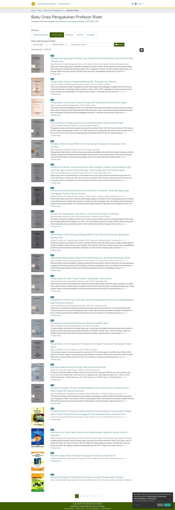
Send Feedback (106, 508)
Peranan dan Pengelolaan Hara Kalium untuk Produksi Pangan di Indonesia (85, 213)
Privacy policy (80, 508)
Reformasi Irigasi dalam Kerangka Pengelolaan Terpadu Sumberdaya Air (83, 455)
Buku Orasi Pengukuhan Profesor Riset (54, 10)
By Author (69, 35)
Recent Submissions (40, 35)
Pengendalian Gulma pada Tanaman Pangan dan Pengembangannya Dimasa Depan (89, 102)
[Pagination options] (141, 50)
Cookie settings (69, 508)
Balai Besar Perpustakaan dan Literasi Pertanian (87, 506)
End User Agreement (92, 508)
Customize (137, 505)
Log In (140, 4)
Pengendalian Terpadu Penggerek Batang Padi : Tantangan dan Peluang (83, 81)
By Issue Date (57, 35)
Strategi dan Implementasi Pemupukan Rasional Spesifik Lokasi (79, 323)
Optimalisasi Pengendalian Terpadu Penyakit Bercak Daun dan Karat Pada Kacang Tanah (90, 257)
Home (33, 10)
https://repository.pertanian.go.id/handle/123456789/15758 (76, 21)
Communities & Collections (47, 4)
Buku (40, 10)
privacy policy (158, 501)
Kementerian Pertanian (94, 504)
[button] (135, 4)
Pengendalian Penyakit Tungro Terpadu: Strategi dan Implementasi (81, 278)
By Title (80, 35)
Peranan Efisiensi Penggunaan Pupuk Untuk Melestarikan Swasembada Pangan (87, 122)
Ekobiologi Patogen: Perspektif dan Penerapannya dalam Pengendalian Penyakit (87, 477)
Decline (160, 505)
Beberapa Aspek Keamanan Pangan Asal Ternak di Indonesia (78, 367)
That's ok (167, 505)
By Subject (91, 35)
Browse (120, 44)
